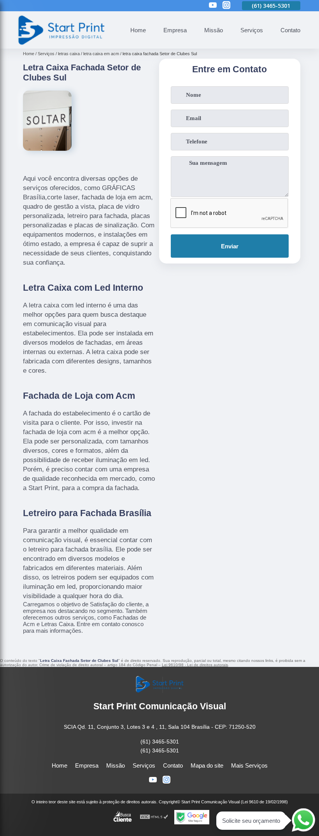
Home (138, 30)
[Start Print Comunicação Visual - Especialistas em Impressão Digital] (60, 44)
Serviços (251, 30)
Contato (290, 30)
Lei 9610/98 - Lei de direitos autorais (195, 665)
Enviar (229, 246)
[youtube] (213, 5)
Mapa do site (207, 765)
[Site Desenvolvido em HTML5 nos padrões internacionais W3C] (154, 817)
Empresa (175, 30)
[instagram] (226, 5)
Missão (213, 30)
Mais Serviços (249, 765)
